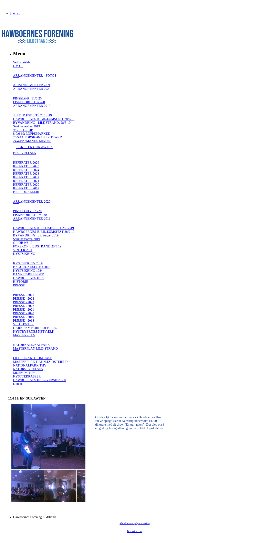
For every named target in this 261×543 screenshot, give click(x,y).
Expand (16, 71)
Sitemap (15, 13)
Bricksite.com (134, 531)
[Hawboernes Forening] (37, 41)
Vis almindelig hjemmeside (135, 523)
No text (6, 5)
